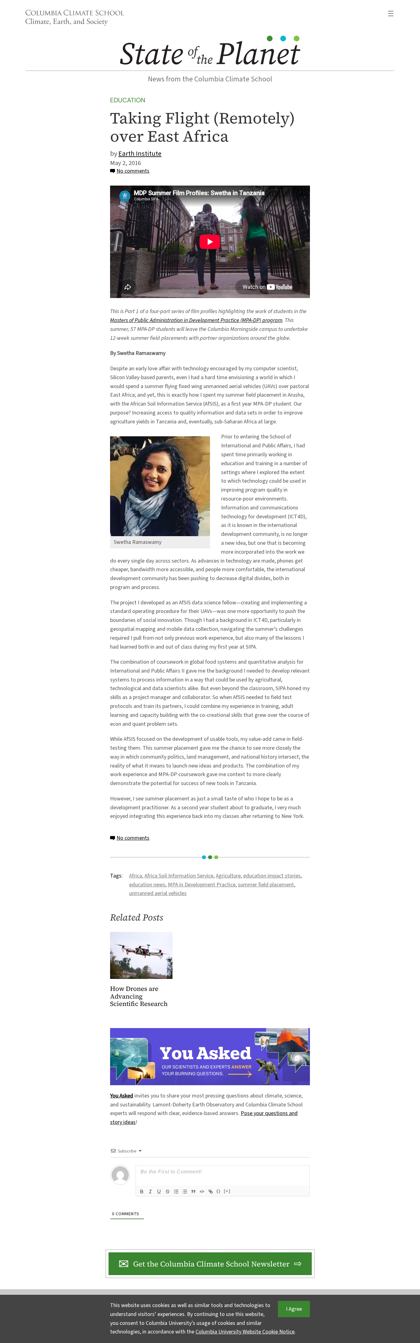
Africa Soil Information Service (179, 876)
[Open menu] (390, 13)
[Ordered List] (176, 1191)
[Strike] (167, 1191)
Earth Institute (139, 154)
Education (127, 100)
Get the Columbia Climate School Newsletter (211, 1264)
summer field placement (266, 885)
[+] (227, 1191)
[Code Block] (202, 1191)
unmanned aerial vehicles (158, 893)
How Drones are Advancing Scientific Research (139, 996)
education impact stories (272, 876)
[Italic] (150, 1191)
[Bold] (141, 1191)
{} (218, 1191)
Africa (135, 876)
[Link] (210, 1191)
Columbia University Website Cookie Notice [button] (245, 1332)
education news (147, 885)
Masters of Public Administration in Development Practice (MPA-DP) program (196, 320)
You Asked (121, 1096)
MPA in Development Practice (202, 885)
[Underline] (159, 1191)
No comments (133, 171)
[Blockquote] (193, 1191)
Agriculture (228, 876)
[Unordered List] (184, 1191)
